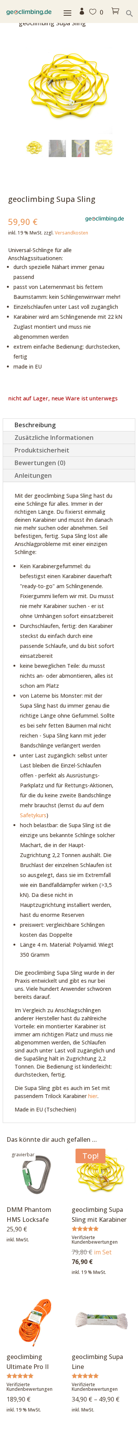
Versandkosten (71, 232)
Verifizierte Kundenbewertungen (95, 1239)
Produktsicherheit (42, 450)
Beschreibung (35, 425)
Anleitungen (33, 475)
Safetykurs (33, 815)
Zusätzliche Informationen (54, 437)
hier (92, 1096)
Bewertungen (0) (40, 463)
